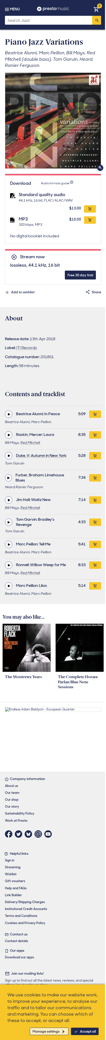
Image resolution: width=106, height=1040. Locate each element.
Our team (12, 793)
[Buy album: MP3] (90, 220)
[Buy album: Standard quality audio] (90, 209)
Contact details (16, 941)
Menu (15, 9)
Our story (12, 806)
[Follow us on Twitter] (20, 834)
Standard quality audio (42, 195)
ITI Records (26, 347)
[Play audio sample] (8, 414)
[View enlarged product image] (53, 121)
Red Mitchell (30, 442)
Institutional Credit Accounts (26, 909)
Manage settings (46, 1031)
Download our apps (19, 957)
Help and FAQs (16, 888)
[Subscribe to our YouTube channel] (49, 834)
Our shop (11, 800)
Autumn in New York (49, 455)
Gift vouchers (15, 881)
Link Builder (13, 895)
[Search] (96, 20)
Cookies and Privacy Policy (25, 923)
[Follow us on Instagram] (39, 834)
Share (96, 292)
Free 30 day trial (80, 275)
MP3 (23, 219)
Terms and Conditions (21, 916)
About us (11, 786)
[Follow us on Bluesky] (30, 834)
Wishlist (11, 874)
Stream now (32, 257)
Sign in (9, 860)
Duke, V (22, 455)
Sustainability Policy (19, 813)
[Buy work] (95, 414)
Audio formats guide (55, 183)
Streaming (12, 867)
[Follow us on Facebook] (10, 834)
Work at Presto (16, 820)
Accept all (88, 1031)
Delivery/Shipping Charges (25, 902)
